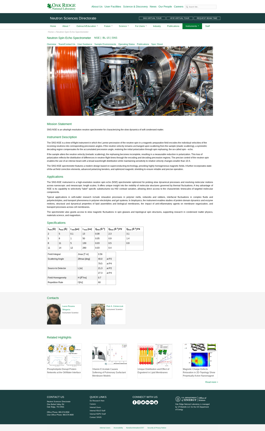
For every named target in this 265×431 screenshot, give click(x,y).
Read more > (211, 382)
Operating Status (126, 44)
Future (107, 26)
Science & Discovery (135, 6)
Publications (173, 26)
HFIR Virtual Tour (179, 18)
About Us (97, 6)
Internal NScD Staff (97, 411)
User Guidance (84, 44)
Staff (207, 26)
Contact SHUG (96, 417)
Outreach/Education (86, 26)
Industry (157, 26)
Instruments (192, 26)
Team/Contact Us (66, 44)
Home (53, 26)
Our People (165, 6)
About (65, 26)
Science (123, 26)
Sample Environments (105, 44)
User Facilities (112, 6)
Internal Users (95, 407)
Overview (51, 44)
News (153, 6)
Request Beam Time (207, 18)
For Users (140, 26)
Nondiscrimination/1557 (135, 428)
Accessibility (118, 428)
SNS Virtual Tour (152, 18)
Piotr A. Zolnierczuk (114, 306)
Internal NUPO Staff (98, 414)
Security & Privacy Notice (156, 428)
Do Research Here (97, 401)
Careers (178, 6)
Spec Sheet (157, 44)
